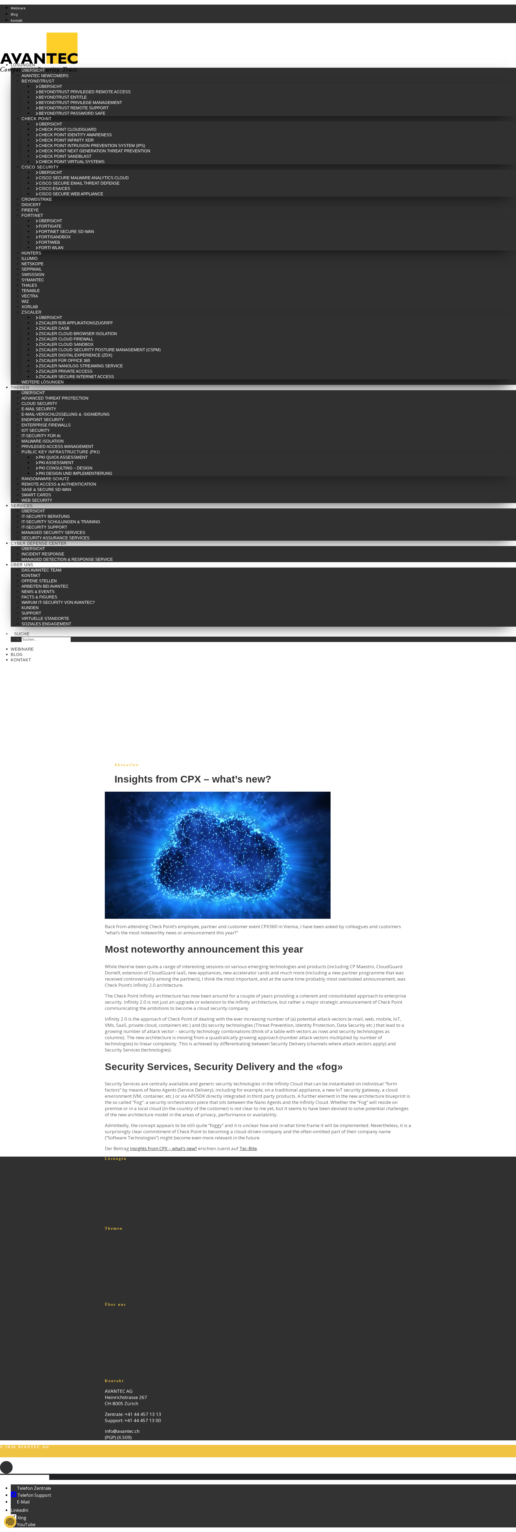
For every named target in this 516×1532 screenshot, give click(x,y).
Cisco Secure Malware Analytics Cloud (84, 177)
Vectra (30, 296)
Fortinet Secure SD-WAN (66, 231)
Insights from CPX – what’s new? (163, 1148)
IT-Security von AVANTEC (131, 1327)
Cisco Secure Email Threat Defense (79, 183)
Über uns (22, 564)
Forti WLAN (51, 247)
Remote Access (120, 1282)
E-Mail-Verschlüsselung (130, 1257)
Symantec (33, 280)
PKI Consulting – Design (65, 468)
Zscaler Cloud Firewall (66, 339)
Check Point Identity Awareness (75, 134)
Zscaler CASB (54, 328)
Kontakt (16, 20)
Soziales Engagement (46, 624)
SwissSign (33, 274)
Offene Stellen (39, 581)
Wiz (25, 301)
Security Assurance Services (55, 538)
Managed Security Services (53, 532)
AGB (5, 1455)
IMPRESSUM (73, 1455)
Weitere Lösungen (43, 382)
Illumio (30, 258)
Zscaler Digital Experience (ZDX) (75, 355)
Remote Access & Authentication (59, 484)
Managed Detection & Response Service (67, 559)
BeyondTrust (38, 81)
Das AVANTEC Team (42, 570)
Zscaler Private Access (65, 371)
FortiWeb (49, 242)
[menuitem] (263, 8)
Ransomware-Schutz (45, 478)
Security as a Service (126, 1288)
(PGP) (110, 1437)
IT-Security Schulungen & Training (61, 521)
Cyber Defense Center (39, 543)
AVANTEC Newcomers (45, 75)
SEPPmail (32, 269)
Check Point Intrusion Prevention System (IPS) (92, 145)
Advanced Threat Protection (55, 398)
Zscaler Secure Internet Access (76, 376)
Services (22, 505)
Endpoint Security (43, 419)
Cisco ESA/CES (54, 188)
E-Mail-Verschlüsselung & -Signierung (66, 414)
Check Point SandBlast (65, 156)
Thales (29, 285)
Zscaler (31, 312)
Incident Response (43, 554)
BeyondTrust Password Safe (72, 113)
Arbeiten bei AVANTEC (45, 586)
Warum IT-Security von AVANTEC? (58, 602)
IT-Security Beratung (46, 516)
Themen (20, 387)
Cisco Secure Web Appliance (71, 194)
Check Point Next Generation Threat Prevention (94, 151)
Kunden (30, 607)
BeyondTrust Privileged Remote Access (85, 91)
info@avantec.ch (123, 1431)
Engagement (118, 1352)
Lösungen (23, 65)
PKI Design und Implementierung (75, 473)
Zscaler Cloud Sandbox (66, 344)
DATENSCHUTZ (34, 1455)
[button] (22, 634)
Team (111, 1333)
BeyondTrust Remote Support (74, 108)
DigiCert (31, 204)
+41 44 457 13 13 (143, 1414)
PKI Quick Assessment (63, 457)
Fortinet (32, 215)
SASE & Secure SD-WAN (46, 489)
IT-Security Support (44, 527)
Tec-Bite (248, 1148)
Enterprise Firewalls (46, 425)
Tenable (31, 290)
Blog (14, 14)
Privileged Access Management (58, 446)
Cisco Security (40, 167)
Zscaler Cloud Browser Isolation (78, 333)
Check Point (36, 118)
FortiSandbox (55, 237)
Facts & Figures (39, 597)
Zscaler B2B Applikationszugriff (76, 323)
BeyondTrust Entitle (63, 97)
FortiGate (50, 226)
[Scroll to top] (6, 1467)
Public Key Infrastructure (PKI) (61, 452)
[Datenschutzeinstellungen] (10, 1522)
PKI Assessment (56, 462)
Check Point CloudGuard (67, 129)
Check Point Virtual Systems (72, 161)
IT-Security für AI (41, 435)
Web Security (37, 500)
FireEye (30, 210)
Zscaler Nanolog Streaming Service (81, 366)
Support (31, 613)
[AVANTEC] (258, 43)
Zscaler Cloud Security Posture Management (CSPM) (100, 349)
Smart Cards (36, 495)
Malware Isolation (43, 441)
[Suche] (27, 1477)
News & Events (38, 591)
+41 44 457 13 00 (142, 1420)
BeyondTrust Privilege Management (80, 102)
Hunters (31, 253)
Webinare (18, 8)
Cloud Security (39, 403)
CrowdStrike (37, 199)
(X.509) (124, 1437)
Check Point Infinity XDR (66, 140)
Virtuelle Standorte (45, 618)
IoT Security (36, 430)
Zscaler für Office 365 (64, 360)
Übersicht (33, 70)
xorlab (30, 306)
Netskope (33, 263)
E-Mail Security (39, 409)
